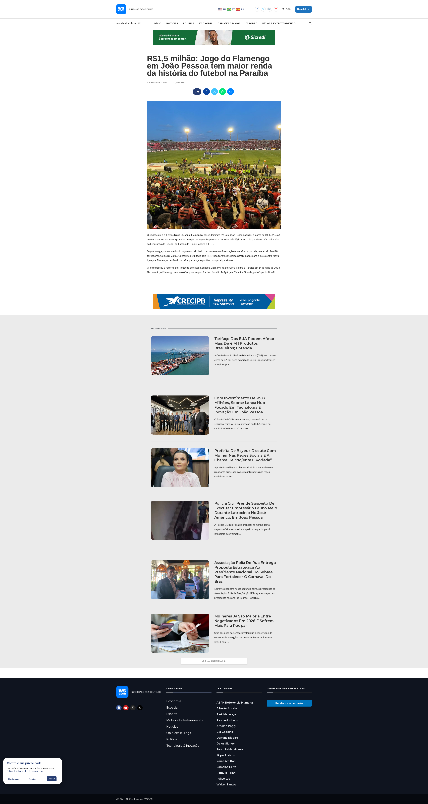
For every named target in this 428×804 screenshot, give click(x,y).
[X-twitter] (140, 707)
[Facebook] (257, 9)
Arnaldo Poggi (226, 726)
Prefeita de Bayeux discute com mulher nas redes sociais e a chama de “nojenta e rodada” (245, 455)
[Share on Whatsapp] (222, 91)
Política (188, 23)
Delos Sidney (226, 743)
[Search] (310, 23)
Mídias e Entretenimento (279, 23)
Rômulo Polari (226, 772)
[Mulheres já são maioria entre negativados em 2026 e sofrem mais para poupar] (180, 633)
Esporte (251, 23)
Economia (205, 23)
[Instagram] (269, 9)
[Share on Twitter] (214, 91)
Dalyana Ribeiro (227, 737)
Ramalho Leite (226, 767)
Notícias (172, 23)
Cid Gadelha (225, 731)
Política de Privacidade (17, 771)
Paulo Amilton (226, 761)
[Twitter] (263, 9)
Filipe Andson (226, 755)
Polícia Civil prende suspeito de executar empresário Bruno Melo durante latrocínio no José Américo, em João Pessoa (245, 510)
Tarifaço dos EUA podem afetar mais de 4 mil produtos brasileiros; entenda (244, 343)
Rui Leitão (223, 778)
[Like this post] (198, 91)
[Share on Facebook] (206, 91)
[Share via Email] (230, 91)
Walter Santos (226, 784)
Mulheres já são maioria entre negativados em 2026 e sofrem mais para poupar (244, 621)
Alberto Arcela (227, 708)
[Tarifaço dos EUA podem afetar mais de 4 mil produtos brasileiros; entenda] (180, 355)
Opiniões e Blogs (229, 23)
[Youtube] (276, 9)
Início (157, 23)
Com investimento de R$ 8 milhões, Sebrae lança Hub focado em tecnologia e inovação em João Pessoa (239, 405)
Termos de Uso (35, 771)
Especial (172, 707)
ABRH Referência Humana (235, 702)
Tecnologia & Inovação (182, 746)
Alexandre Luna (227, 720)
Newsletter (303, 9)
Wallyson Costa (159, 82)
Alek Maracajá (226, 714)
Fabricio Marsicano (230, 749)
